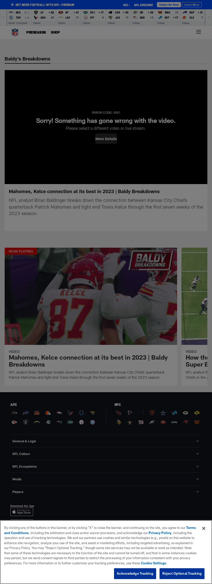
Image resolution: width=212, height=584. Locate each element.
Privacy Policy (160, 533)
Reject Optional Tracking (182, 573)
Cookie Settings (153, 563)
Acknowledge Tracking (135, 573)
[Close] (203, 528)
